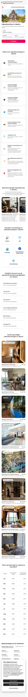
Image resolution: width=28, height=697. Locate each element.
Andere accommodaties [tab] (21, 646)
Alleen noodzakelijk (13, 684)
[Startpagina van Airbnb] (3, 7)
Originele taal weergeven (8, 3)
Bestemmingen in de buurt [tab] (7, 646)
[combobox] (13, 32)
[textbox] (7, 37)
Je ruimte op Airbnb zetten (18, 7)
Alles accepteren (13, 681)
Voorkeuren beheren (13, 688)
